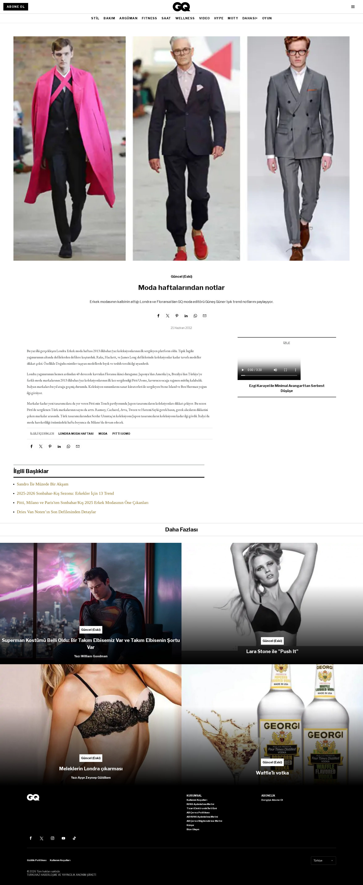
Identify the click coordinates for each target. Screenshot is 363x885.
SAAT (166, 18)
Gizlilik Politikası (36, 860)
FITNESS (149, 18)
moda (103, 433)
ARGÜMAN (128, 18)
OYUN (267, 18)
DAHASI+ (250, 18)
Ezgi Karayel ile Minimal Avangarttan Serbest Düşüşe (287, 388)
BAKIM (109, 18)
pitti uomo (121, 433)
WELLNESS (185, 18)
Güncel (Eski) (181, 277)
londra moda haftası (75, 433)
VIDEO (204, 18)
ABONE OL (16, 6)
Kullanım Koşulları (60, 860)
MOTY (233, 18)
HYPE (219, 18)
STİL (95, 18)
